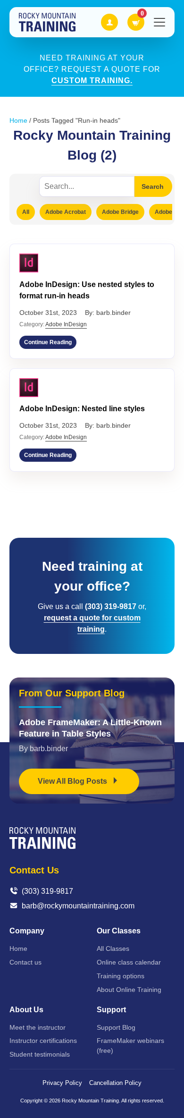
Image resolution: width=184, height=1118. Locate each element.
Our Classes (119, 931)
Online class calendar (129, 962)
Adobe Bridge (120, 212)
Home (18, 120)
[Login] (109, 22)
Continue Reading (48, 342)
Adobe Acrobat (65, 212)
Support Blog (116, 1027)
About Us (26, 1010)
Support (111, 1010)
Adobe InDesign (66, 324)
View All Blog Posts (73, 781)
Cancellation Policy (115, 1082)
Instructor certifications (43, 1040)
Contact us (25, 962)
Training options (120, 976)
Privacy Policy (62, 1082)
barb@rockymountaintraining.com (78, 906)
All (25, 212)
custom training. (92, 80)
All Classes (113, 948)
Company (26, 931)
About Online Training (129, 989)
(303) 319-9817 (47, 891)
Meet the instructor (37, 1027)
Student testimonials (39, 1054)
